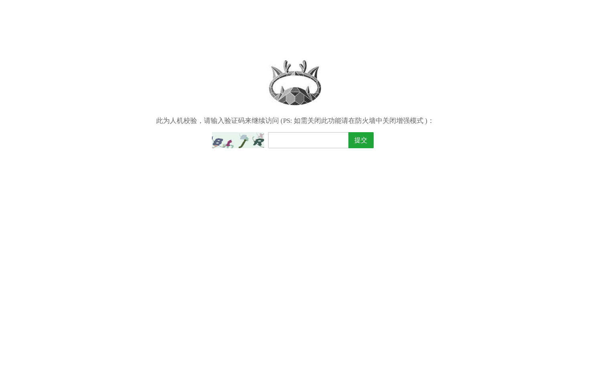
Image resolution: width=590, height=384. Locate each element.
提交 (360, 140)
